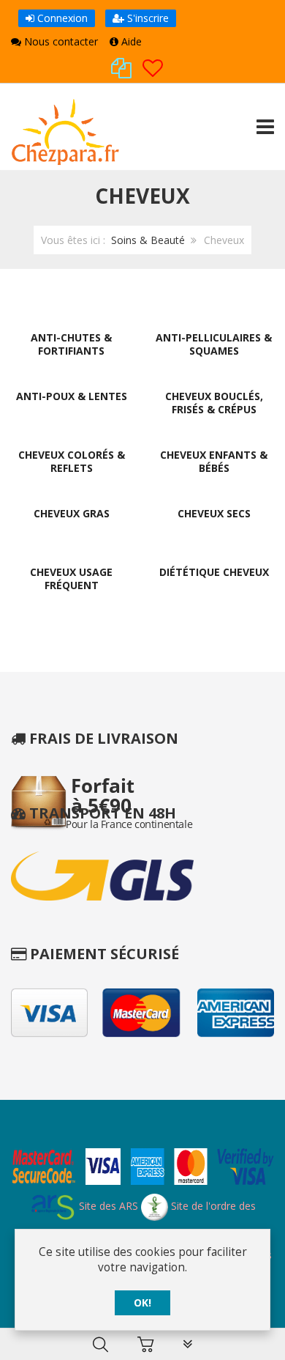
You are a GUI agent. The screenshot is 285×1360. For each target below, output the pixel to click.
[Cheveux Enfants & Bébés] (214, 430)
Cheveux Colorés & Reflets (71, 461)
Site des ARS (107, 1206)
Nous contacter (59, 41)
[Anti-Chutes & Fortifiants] (71, 312)
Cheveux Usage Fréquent (71, 578)
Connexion (61, 18)
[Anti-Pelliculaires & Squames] (214, 312)
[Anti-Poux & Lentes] (71, 371)
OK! (142, 1302)
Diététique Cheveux (214, 572)
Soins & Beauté (148, 240)
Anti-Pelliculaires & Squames (214, 344)
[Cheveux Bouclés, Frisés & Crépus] (214, 371)
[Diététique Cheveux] (214, 547)
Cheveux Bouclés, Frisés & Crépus (214, 402)
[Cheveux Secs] (214, 488)
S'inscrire (146, 18)
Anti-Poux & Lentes (71, 396)
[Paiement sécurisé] (142, 1168)
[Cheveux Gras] (71, 488)
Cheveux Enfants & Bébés (213, 461)
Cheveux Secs (214, 513)
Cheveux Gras (72, 513)
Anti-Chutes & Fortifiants (71, 344)
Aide (130, 41)
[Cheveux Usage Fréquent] (71, 547)
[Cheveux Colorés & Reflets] (71, 430)
